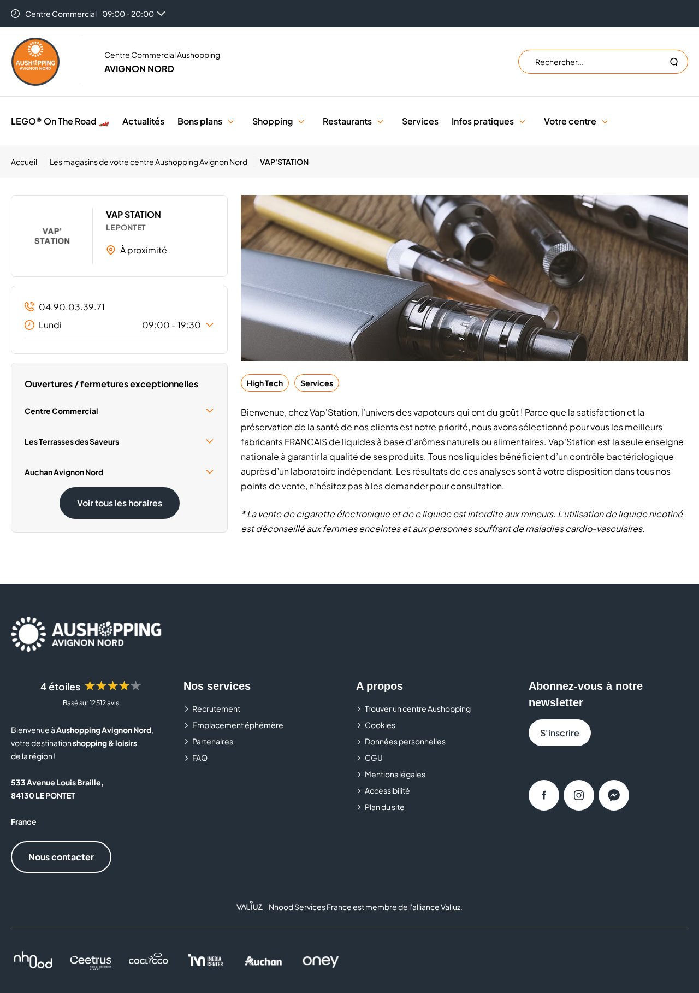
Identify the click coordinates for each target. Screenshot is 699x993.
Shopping (272, 121)
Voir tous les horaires (119, 503)
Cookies (380, 725)
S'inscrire (559, 732)
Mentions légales (395, 774)
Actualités (143, 121)
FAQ (200, 758)
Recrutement (216, 708)
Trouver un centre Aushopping (418, 708)
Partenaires (212, 741)
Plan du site (385, 807)
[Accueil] (35, 61)
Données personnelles (405, 741)
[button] (230, 121)
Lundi (120, 324)
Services (420, 121)
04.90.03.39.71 (72, 306)
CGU (374, 758)
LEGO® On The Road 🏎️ (60, 121)
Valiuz (450, 907)
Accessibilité (387, 790)
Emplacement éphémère (237, 725)
